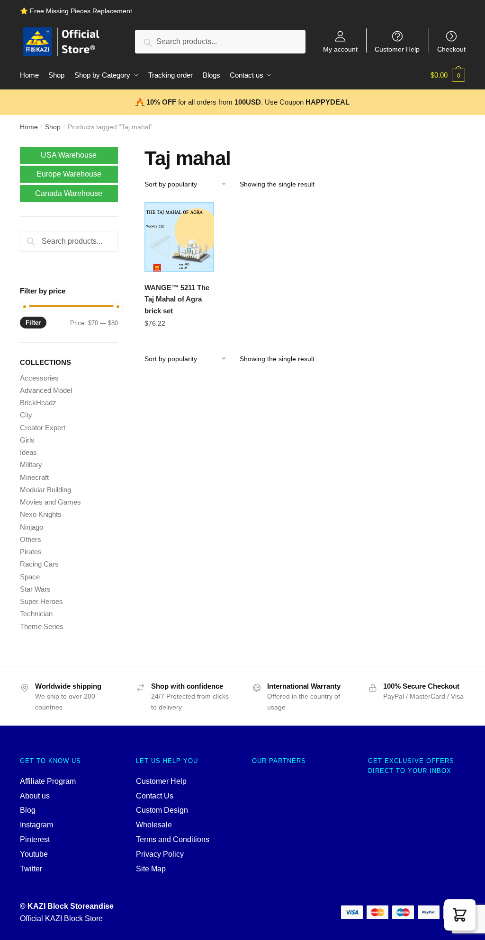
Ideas (28, 452)
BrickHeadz (38, 403)
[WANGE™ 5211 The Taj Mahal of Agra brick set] (179, 237)
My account (340, 49)
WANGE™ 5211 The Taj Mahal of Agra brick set (176, 299)
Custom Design (162, 810)
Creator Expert (42, 428)
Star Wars (35, 589)
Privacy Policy (160, 854)
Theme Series (41, 626)
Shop (53, 127)
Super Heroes (41, 601)
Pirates (31, 552)
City (26, 415)
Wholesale (154, 825)
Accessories (39, 378)
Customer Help (397, 49)
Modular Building (45, 490)
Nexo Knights (41, 514)
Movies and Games (50, 502)
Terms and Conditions (172, 839)
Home (29, 127)
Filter (33, 322)
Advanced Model (46, 390)
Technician (36, 614)
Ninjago (31, 527)
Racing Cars (39, 564)
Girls (27, 440)
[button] (460, 915)
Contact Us (154, 796)
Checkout (451, 49)
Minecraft (34, 477)
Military (31, 465)
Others (30, 539)
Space (30, 577)
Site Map (151, 869)
